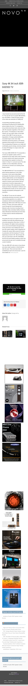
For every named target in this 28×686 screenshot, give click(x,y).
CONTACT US (17, 682)
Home (11, 90)
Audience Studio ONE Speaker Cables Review (12, 617)
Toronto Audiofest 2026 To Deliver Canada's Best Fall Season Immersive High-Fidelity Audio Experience (13, 645)
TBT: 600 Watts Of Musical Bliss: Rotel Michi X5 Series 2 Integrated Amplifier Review (14, 637)
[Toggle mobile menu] (25, 10)
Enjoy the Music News (10, 623)
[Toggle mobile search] (22, 10)
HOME (5, 680)
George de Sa (15, 313)
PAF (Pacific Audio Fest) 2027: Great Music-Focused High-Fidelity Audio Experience (13, 641)
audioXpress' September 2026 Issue (12, 649)
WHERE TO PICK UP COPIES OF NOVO (15, 680)
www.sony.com (14, 252)
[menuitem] (6, 1)
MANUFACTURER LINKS (8, 682)
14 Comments (16, 90)
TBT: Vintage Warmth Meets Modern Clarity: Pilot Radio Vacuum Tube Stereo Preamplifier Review (13, 633)
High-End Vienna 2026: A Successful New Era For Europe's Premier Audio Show (13, 628)
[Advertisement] (14, 31)
